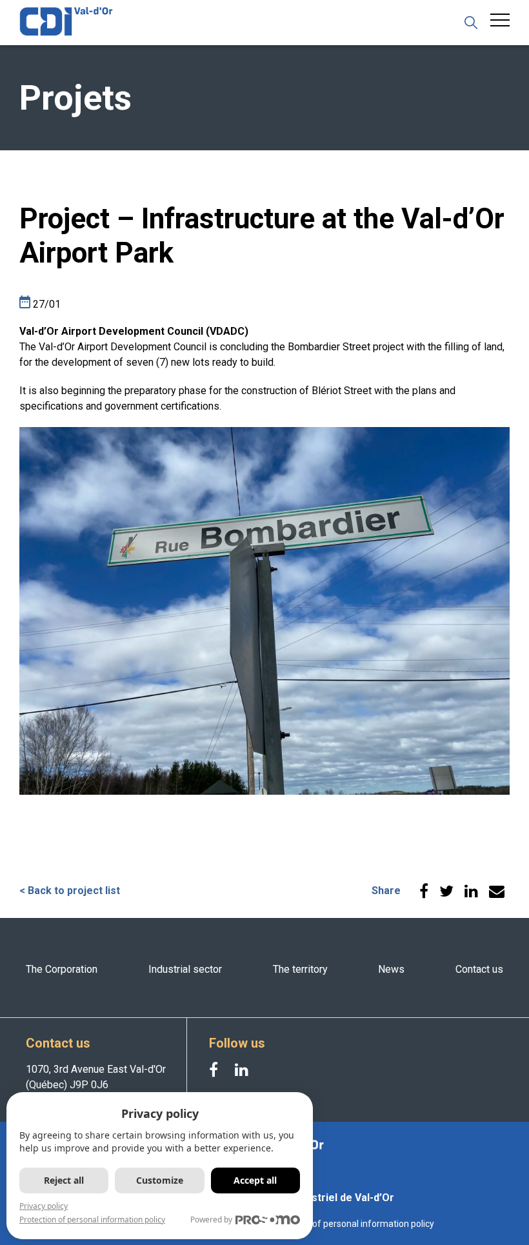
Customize (159, 1180)
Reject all (64, 1180)
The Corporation (61, 969)
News (391, 969)
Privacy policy (43, 1205)
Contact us (479, 969)
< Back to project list (69, 890)
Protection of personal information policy (351, 1224)
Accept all (255, 1180)
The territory (300, 969)
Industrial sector (185, 969)
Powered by (211, 1219)
